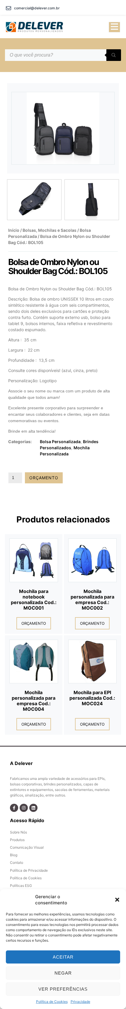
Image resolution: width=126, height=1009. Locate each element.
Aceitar (63, 956)
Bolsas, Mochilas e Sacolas (49, 230)
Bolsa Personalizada (60, 441)
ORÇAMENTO (43, 477)
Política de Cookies (52, 1001)
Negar (63, 973)
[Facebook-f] (14, 808)
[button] (117, 900)
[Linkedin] (33, 808)
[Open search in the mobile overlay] (63, 55)
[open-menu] (114, 27)
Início (13, 230)
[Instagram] (24, 808)
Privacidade (80, 1001)
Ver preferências (63, 989)
